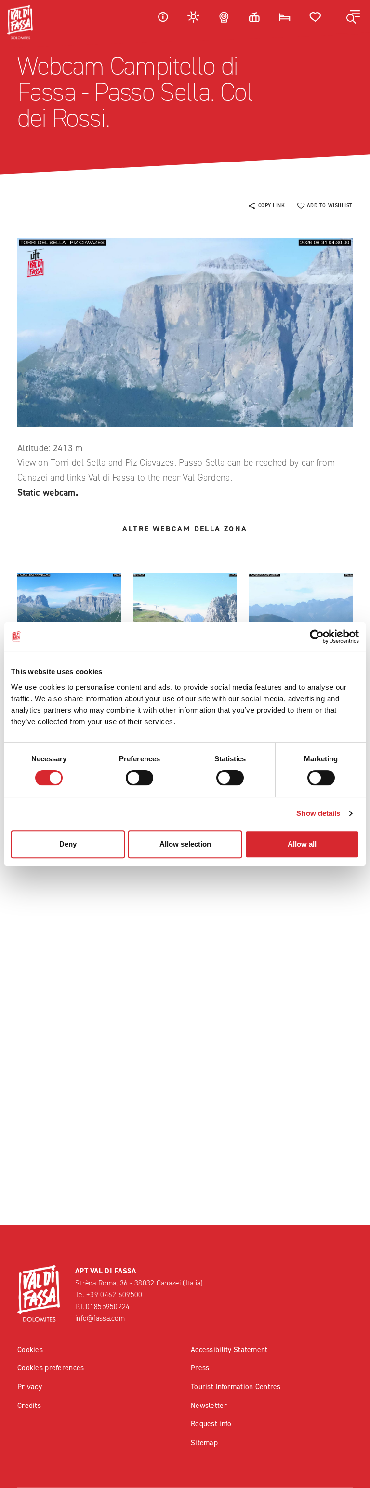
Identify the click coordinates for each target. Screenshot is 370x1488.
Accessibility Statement (229, 1349)
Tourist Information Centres (236, 1386)
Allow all (302, 844)
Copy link (271, 205)
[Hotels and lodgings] (284, 16)
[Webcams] (224, 16)
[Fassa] (20, 22)
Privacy (29, 1386)
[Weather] (193, 16)
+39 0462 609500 (114, 1294)
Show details (318, 813)
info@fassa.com (100, 1318)
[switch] (139, 777)
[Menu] (353, 17)
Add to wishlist (330, 205)
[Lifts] (254, 16)
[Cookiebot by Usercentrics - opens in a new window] (317, 636)
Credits (29, 1405)
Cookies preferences (50, 1368)
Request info (211, 1424)
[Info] (162, 16)
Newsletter (209, 1405)
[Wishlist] (315, 16)
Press (200, 1368)
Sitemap (204, 1442)
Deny (68, 844)
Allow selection (185, 844)
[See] (69, 609)
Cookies (30, 1349)
